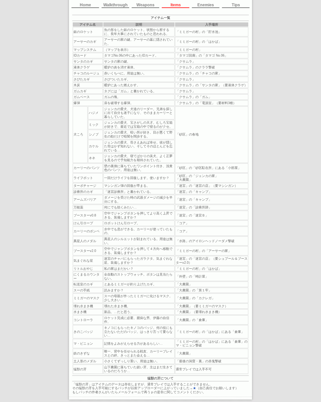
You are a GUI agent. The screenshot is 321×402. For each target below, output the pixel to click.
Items (176, 5)
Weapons (145, 5)
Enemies (205, 5)
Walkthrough (115, 5)
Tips (236, 5)
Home (85, 5)
